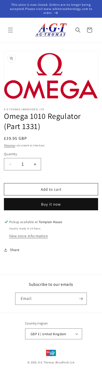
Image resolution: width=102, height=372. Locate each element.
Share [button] (15, 249)
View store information (28, 236)
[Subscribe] (81, 299)
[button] (10, 30)
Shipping (9, 145)
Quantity (10, 154)
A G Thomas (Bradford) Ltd (56, 362)
